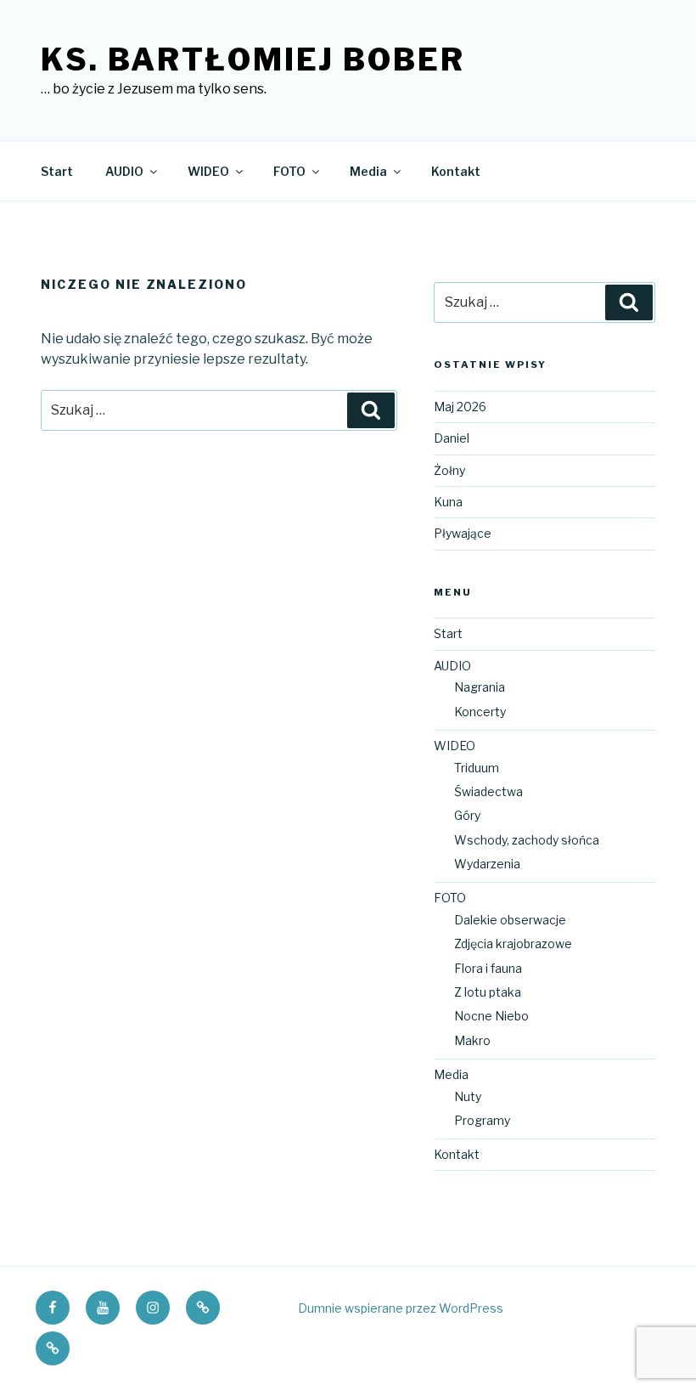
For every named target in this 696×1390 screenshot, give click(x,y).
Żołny (449, 470)
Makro (472, 1040)
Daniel (451, 438)
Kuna (448, 501)
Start (57, 171)
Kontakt (455, 171)
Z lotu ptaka (487, 992)
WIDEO (208, 171)
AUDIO (124, 171)
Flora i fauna (488, 968)
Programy (482, 1120)
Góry (467, 815)
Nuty (467, 1096)
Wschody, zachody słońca (526, 840)
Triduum (476, 767)
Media (368, 171)
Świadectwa (488, 791)
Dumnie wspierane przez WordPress (400, 1308)
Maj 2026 (460, 406)
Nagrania (479, 687)
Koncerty (480, 711)
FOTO (289, 171)
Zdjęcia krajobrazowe (513, 943)
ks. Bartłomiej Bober (253, 59)
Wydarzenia (487, 863)
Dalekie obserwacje (510, 920)
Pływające (462, 533)
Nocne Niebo (491, 1016)
